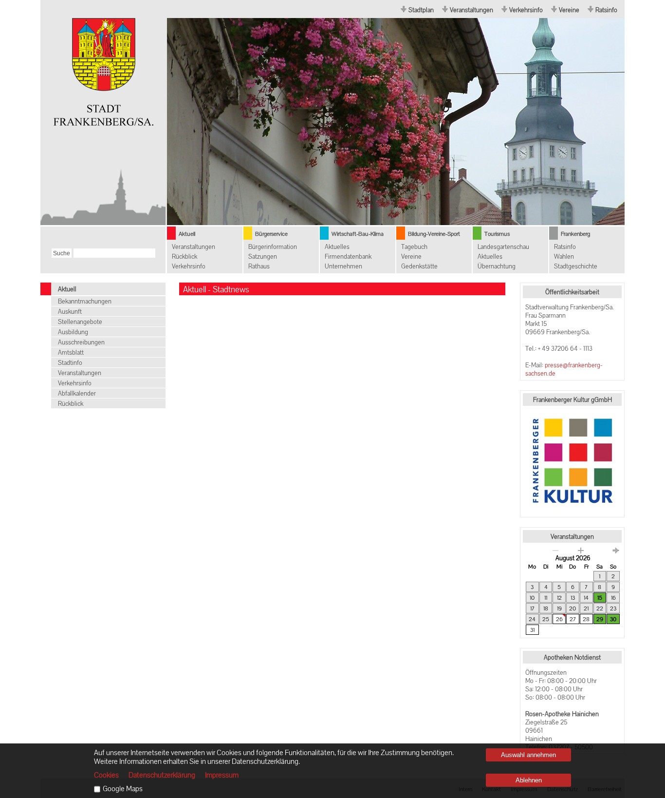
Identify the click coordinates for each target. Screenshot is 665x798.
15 (599, 598)
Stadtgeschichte (575, 266)
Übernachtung (497, 266)
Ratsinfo (606, 10)
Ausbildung (73, 332)
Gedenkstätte (419, 266)
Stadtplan (421, 10)
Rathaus (259, 266)
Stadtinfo (70, 363)
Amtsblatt (71, 352)
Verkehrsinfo (526, 10)
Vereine (569, 10)
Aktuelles (337, 247)
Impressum (222, 775)
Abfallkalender (77, 393)
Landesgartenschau (503, 247)
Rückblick (184, 256)
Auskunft (70, 311)
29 (599, 619)
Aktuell (187, 234)
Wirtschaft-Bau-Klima (358, 234)
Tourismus (497, 234)
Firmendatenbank (348, 256)
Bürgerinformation (272, 247)
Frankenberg (575, 234)
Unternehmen (343, 266)
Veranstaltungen (471, 10)
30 (613, 619)
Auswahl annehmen (528, 755)
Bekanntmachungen (84, 301)
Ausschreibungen (81, 342)
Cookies (106, 775)
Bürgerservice (271, 234)
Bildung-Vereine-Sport (434, 234)
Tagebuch (414, 247)
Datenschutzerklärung (162, 775)
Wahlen (564, 256)
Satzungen (262, 256)
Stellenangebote (80, 322)
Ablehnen (529, 780)
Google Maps (123, 788)
